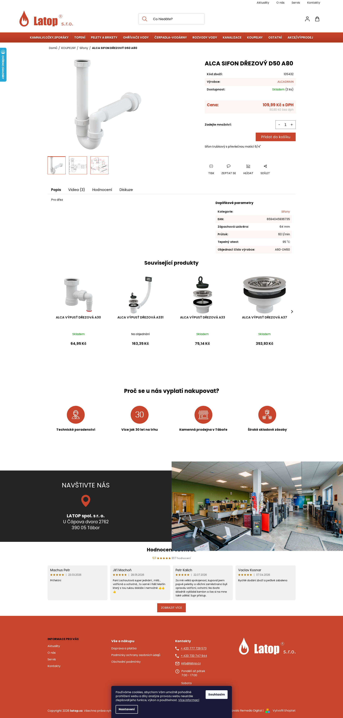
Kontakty (313, 3)
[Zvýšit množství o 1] (291, 125)
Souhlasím (216, 694)
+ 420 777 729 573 (194, 648)
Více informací (188, 700)
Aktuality (263, 3)
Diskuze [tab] (126, 189)
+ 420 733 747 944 (194, 656)
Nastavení (127, 709)
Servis (296, 3)
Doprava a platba (123, 648)
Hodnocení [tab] (102, 189)
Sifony (285, 211)
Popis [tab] (56, 189)
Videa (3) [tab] (76, 189)
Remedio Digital (251, 710)
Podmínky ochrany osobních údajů (135, 655)
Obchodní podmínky (126, 662)
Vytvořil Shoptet (284, 710)
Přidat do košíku (275, 136)
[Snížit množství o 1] (279, 125)
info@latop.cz (191, 663)
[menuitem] (49, 37)
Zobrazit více (171, 608)
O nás (280, 3)
